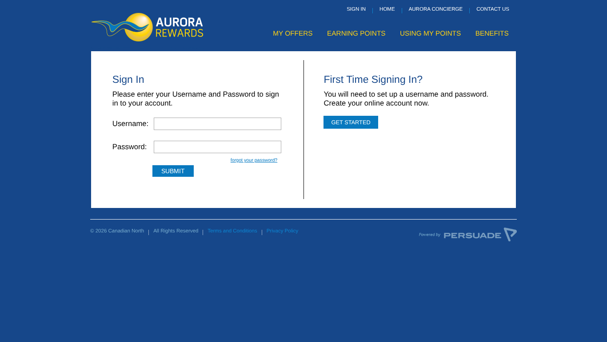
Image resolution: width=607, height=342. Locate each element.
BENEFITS (492, 33)
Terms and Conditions (232, 231)
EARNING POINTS (356, 33)
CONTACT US (492, 9)
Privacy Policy (283, 231)
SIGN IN (356, 9)
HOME (387, 9)
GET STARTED (350, 122)
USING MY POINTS (430, 33)
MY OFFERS (292, 33)
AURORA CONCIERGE (436, 9)
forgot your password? (254, 160)
